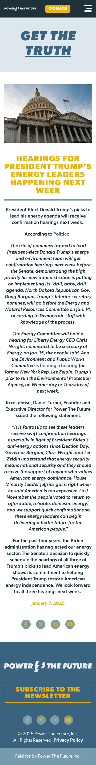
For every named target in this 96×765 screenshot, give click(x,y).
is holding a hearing (56, 366)
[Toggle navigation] (88, 9)
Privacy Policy (68, 740)
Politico (61, 234)
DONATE (58, 9)
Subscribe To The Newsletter (48, 693)
